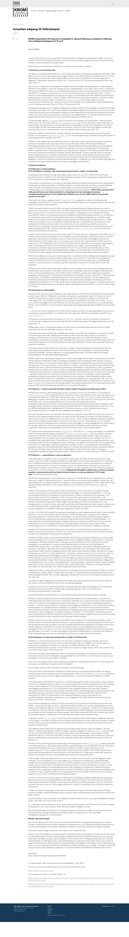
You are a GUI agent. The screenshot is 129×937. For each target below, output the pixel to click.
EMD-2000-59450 (70, 100)
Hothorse (112, 906)
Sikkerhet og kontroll (36, 395)
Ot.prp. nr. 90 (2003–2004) (77, 433)
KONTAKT (61, 11)
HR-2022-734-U (94, 743)
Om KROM (50, 909)
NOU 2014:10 (67, 431)
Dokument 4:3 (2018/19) (58, 135)
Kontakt (49, 912)
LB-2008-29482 (39, 383)
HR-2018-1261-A (69, 319)
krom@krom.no (21, 911)
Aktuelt (49, 908)
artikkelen (97, 731)
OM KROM (41, 11)
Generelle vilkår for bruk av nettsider (56, 915)
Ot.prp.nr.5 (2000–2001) (84, 228)
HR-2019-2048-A (98, 674)
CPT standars (53, 121)
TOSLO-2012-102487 (69, 200)
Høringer (50, 910)
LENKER (67, 11)
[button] (113, 3)
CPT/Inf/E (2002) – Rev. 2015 (42, 871)
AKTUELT (34, 11)
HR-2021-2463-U (50, 718)
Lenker (49, 913)
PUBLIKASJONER (51, 11)
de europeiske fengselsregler (67, 123)
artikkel (91, 798)
